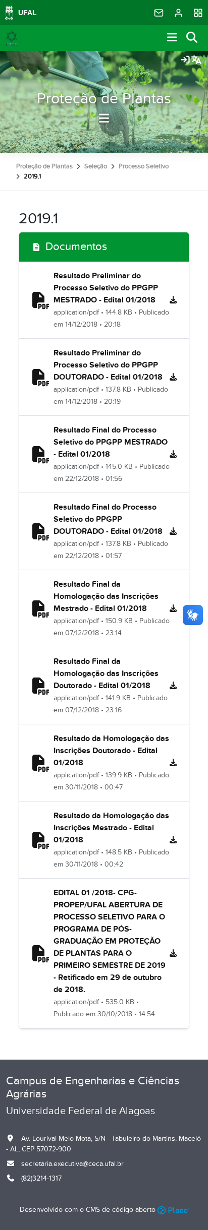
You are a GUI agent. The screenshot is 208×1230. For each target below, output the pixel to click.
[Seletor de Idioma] (196, 60)
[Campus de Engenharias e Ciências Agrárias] (11, 38)
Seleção (95, 166)
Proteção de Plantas (104, 99)
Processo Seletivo (144, 166)
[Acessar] (185, 60)
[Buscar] (192, 38)
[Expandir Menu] (172, 38)
